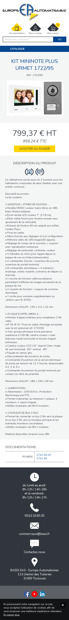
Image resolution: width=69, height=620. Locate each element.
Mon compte (35, 33)
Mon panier (53, 29)
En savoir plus (11, 614)
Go (60, 39)
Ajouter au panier (34, 149)
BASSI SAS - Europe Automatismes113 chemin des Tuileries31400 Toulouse (34, 574)
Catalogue (17, 49)
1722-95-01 (43, 455)
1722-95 (41, 458)
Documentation (17, 33)
